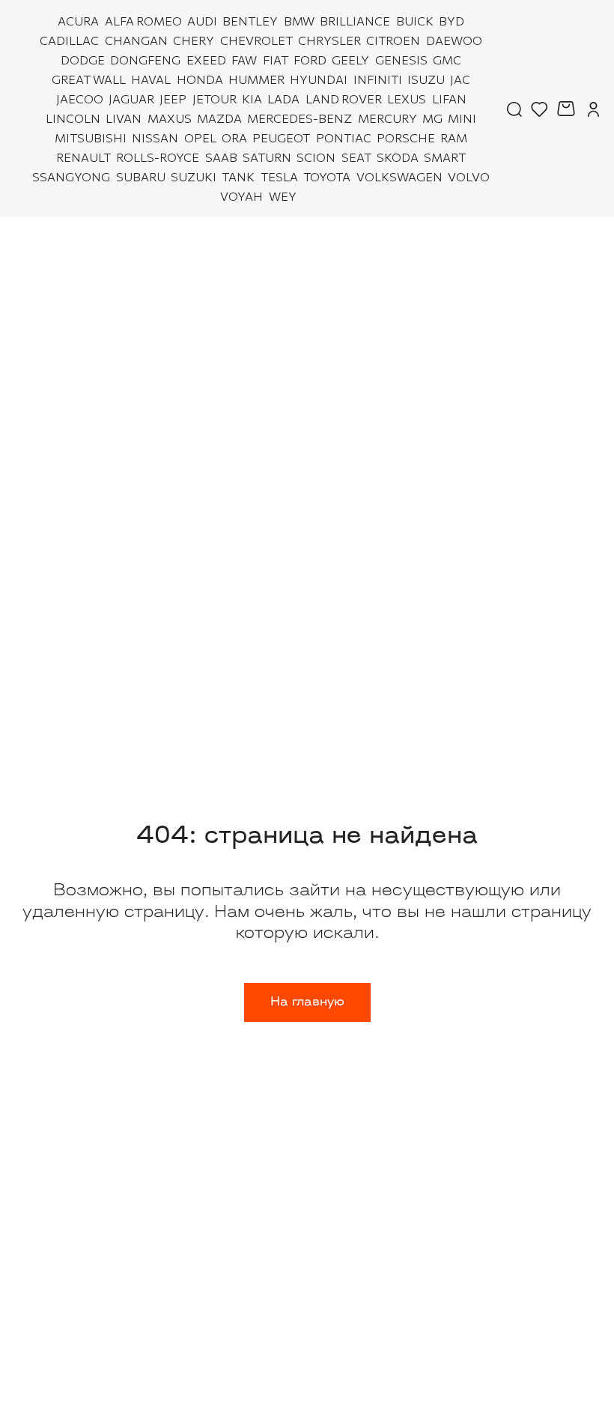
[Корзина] (568, 108)
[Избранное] (539, 109)
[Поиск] (514, 109)
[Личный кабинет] (593, 109)
